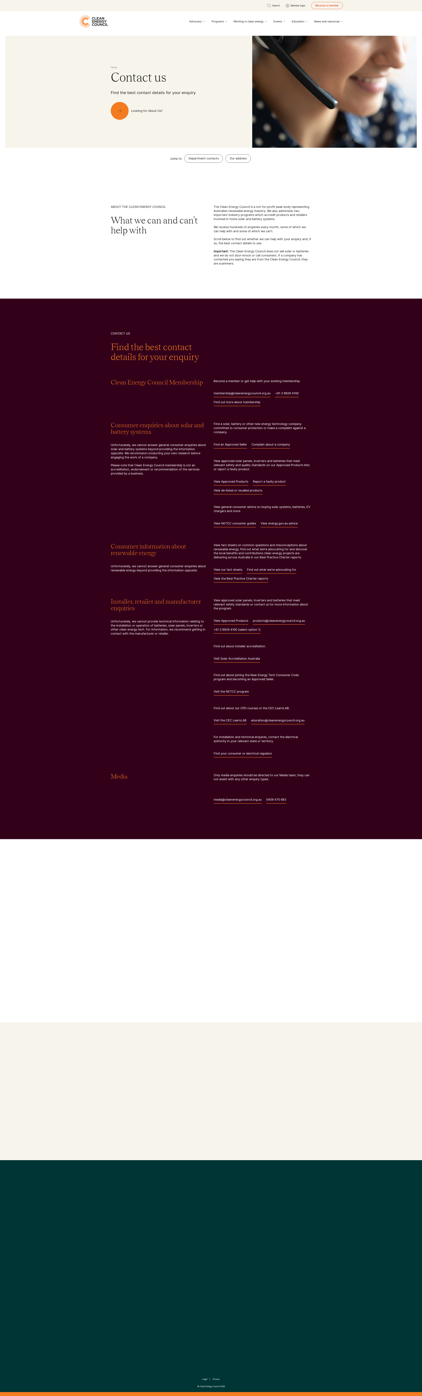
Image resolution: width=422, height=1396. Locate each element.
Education (298, 21)
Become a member (327, 5)
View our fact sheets (228, 569)
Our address (238, 158)
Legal (204, 1379)
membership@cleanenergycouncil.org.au (242, 393)
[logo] (93, 21)
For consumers (187, 1258)
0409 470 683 (276, 799)
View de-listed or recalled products (238, 490)
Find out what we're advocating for (271, 569)
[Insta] (200, 1217)
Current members (122, 1262)
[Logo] (211, 1200)
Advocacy (195, 21)
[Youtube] (218, 1217)
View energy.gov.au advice (279, 523)
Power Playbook (154, 1250)
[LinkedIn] (206, 1217)
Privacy (216, 1379)
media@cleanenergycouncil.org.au (238, 799)
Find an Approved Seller (230, 444)
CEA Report (151, 1242)
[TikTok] (225, 1217)
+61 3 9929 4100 (287, 393)
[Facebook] (196, 1217)
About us (116, 1254)
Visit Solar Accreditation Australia (237, 658)
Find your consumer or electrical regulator (243, 753)
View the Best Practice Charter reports (241, 578)
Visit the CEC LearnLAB (230, 720)
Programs (218, 21)
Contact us (117, 1246)
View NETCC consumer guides (235, 523)
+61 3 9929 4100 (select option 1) (237, 629)
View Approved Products (231, 481)
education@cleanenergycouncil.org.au (277, 720)
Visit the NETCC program (231, 691)
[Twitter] (212, 1217)
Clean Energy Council (210, 1386)
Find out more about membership (237, 402)
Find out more (120, 1146)
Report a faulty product (269, 481)
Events (277, 21)
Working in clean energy (249, 21)
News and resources (327, 21)
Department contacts (204, 158)
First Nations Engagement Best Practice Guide (155, 1274)
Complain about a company (271, 444)
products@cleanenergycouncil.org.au (279, 620)
